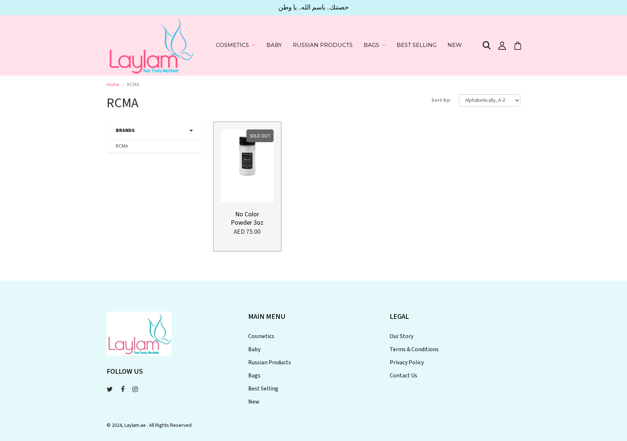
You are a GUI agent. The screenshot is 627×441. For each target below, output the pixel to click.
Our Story (401, 336)
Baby (274, 44)
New (454, 44)
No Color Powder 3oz (247, 218)
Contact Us (403, 376)
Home (113, 84)
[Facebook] (122, 389)
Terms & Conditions (414, 349)
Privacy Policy (407, 362)
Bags (371, 44)
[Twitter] (110, 389)
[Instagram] (135, 389)
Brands (125, 130)
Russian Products (323, 44)
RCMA (122, 146)
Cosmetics (232, 44)
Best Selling (417, 44)
